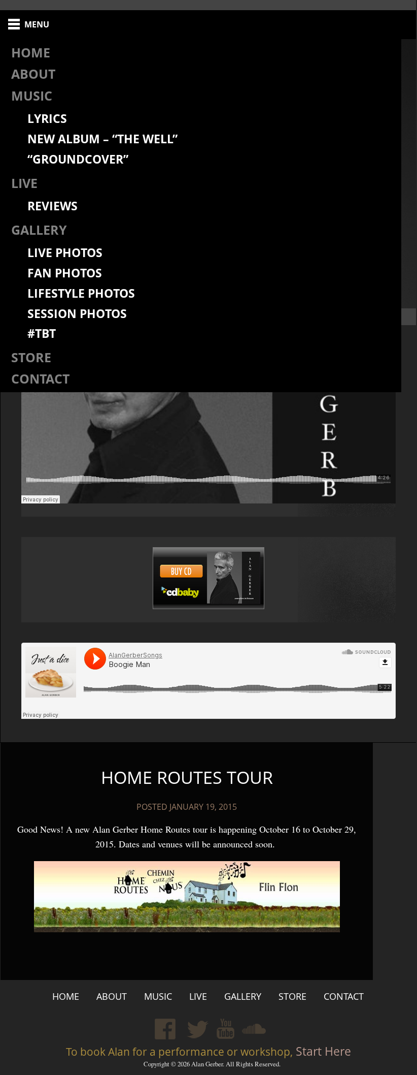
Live (24, 183)
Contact (40, 378)
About (33, 73)
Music (31, 95)
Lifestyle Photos (81, 293)
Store (31, 357)
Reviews (52, 206)
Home (30, 52)
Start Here (322, 1051)
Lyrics (47, 119)
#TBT (41, 333)
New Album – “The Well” (102, 139)
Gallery (39, 229)
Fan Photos (64, 273)
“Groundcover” (77, 159)
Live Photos (64, 253)
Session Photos (77, 314)
